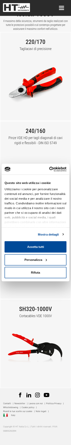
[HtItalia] (16, 6)
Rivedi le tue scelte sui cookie (17, 411)
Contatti (7, 403)
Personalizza (33, 259)
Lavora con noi (36, 403)
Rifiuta (35, 272)
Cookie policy (27, 407)
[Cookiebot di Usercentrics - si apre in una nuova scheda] (50, 169)
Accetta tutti (35, 246)
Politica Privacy (53, 403)
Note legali (41, 411)
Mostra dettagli (48, 234)
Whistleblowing (10, 407)
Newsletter (19, 403)
